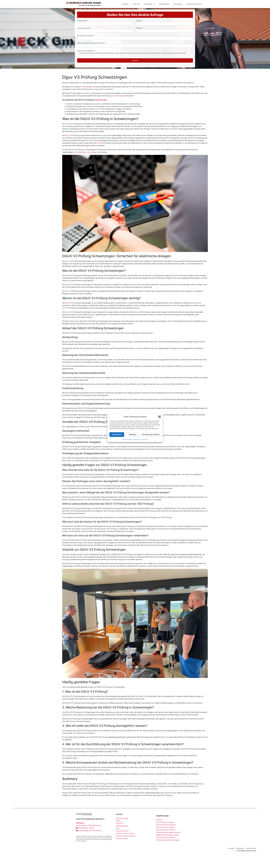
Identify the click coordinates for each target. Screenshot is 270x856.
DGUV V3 (119, 823)
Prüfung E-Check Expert (165, 837)
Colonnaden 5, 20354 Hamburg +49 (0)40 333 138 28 (88, 825)
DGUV (67, 124)
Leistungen (148, 4)
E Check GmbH (122, 838)
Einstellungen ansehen (150, 434)
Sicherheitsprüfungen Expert (167, 835)
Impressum (145, 439)
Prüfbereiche (164, 4)
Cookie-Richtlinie (127, 439)
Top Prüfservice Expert (165, 822)
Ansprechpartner (84, 28)
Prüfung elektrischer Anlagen (85, 152)
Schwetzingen (86, 86)
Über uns (136, 4)
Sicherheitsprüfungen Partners (168, 832)
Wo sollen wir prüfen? (86, 35)
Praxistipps (177, 4)
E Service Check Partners (126, 836)
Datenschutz (137, 439)
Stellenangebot (122, 826)
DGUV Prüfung (122, 818)
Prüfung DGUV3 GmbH (165, 830)
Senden (135, 60)
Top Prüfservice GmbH (165, 827)
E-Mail (139, 21)
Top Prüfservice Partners (166, 825)
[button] (160, 417)
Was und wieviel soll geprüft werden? (91, 43)
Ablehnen (132, 434)
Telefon (139, 28)
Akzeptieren (116, 434)
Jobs (117, 828)
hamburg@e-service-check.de (90, 830)
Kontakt (125, 4)
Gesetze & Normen (193, 4)
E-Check (159, 820)
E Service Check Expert (125, 833)
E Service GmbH (122, 831)
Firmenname (82, 21)
